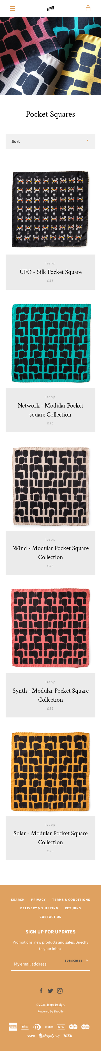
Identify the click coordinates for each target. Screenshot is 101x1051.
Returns (73, 908)
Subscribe (73, 961)
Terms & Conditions (71, 899)
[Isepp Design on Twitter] (50, 991)
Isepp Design (55, 1005)
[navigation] (13, 8)
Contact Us (50, 917)
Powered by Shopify (50, 1011)
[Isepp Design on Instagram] (60, 991)
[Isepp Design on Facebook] (41, 991)
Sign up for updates (50, 931)
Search (18, 899)
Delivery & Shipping (39, 908)
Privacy (38, 899)
